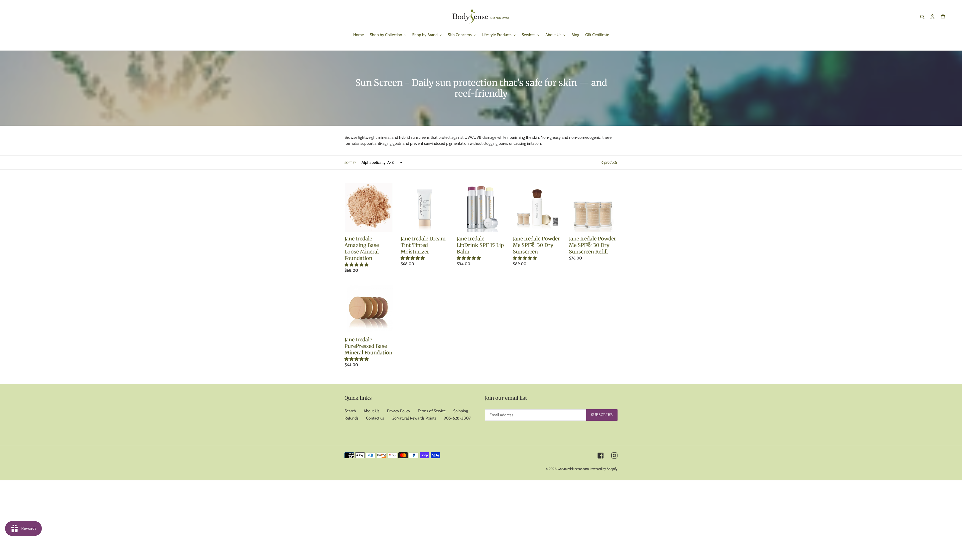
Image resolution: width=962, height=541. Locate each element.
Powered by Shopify (604, 469)
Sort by (350, 163)
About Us (372, 411)
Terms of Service (432, 411)
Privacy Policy (398, 411)
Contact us (375, 418)
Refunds (351, 418)
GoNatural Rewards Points (414, 418)
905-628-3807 (457, 418)
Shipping (460, 411)
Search (350, 411)
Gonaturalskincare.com (573, 469)
